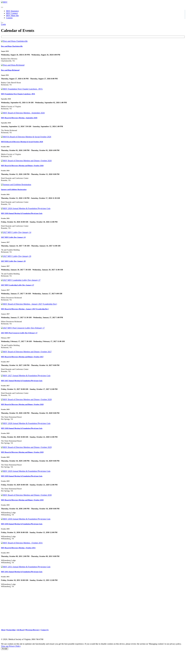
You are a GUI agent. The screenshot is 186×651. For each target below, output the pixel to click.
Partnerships (11, 630)
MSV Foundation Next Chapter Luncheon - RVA (18, 94)
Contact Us (45, 630)
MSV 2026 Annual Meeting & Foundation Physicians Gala (21, 213)
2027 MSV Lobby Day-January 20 (13, 261)
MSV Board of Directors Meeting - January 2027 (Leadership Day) (25, 309)
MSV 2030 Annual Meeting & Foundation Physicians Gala (21, 524)
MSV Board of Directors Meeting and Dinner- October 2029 (22, 452)
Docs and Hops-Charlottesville (12, 46)
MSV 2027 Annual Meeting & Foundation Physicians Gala (21, 381)
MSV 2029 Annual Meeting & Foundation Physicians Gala (21, 476)
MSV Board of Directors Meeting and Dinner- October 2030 (22, 500)
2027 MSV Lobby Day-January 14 (13, 237)
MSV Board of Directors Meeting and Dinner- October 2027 (22, 357)
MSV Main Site (12, 15)
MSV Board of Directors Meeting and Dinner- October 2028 (22, 404)
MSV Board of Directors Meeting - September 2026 (19, 118)
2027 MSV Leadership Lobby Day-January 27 (17, 285)
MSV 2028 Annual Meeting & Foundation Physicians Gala (21, 428)
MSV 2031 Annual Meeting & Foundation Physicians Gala (21, 572)
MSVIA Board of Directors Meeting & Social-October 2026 (22, 142)
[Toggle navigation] (2, 7)
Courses (9, 18)
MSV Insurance (12, 11)
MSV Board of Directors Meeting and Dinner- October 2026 (22, 166)
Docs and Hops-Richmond (10, 70)
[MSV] (4, 2)
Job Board (20, 630)
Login (3, 24)
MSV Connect (12, 13)
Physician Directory (32, 630)
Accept (4, 649)
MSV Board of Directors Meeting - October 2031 (18, 548)
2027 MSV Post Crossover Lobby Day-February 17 (19, 333)
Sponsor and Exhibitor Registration (13, 189)
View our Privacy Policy (11, 646)
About (3, 630)
